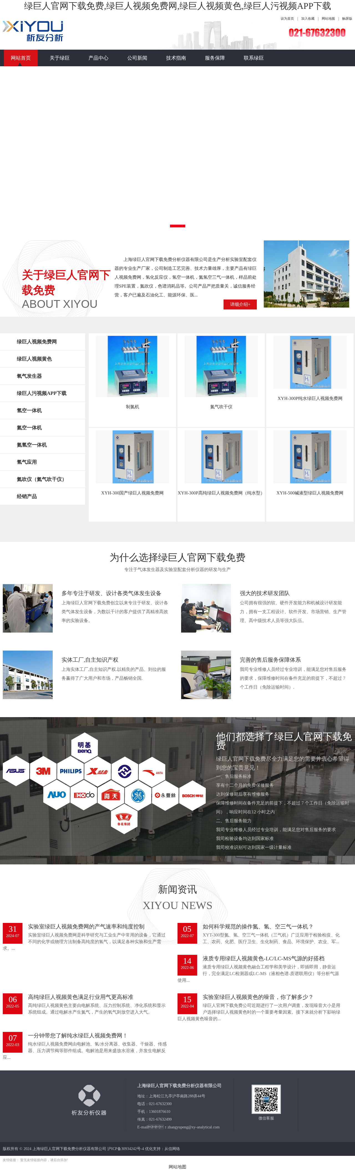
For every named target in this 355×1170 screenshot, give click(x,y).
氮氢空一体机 (32, 445)
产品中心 (98, 58)
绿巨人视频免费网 (37, 341)
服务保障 (215, 58)
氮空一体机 (29, 427)
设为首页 (287, 19)
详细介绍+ (240, 304)
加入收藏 (308, 19)
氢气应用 (27, 462)
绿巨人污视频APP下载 (42, 393)
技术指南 (176, 58)
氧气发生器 (29, 376)
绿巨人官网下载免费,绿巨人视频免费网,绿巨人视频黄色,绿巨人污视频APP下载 (177, 6)
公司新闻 (137, 58)
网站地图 (328, 19)
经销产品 (27, 496)
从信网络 (172, 1149)
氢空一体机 (29, 410)
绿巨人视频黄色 (34, 359)
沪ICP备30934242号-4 (125, 1149)
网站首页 (21, 58)
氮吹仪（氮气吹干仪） (42, 479)
